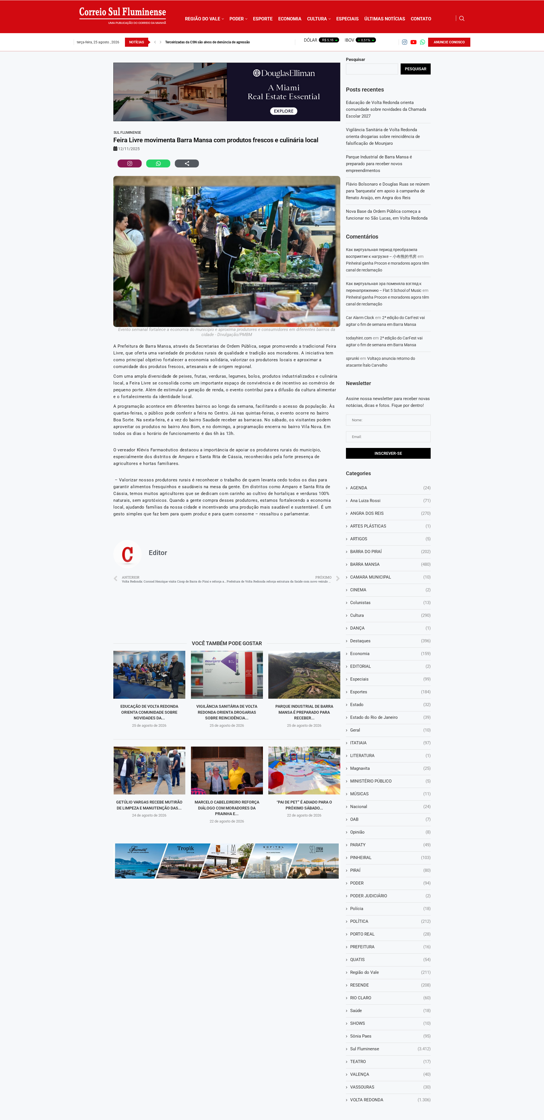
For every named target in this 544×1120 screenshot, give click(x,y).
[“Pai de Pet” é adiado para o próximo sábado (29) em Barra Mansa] (304, 770)
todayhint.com (359, 338)
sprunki (352, 358)
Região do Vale (390, 972)
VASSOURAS (390, 1087)
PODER (237, 19)
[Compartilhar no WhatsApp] (158, 163)
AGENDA (390, 487)
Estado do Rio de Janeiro (390, 717)
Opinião (390, 832)
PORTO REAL (390, 934)
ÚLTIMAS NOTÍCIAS (384, 19)
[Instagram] (404, 42)
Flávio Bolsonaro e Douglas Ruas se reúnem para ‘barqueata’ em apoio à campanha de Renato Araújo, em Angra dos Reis (388, 191)
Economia (390, 653)
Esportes (390, 691)
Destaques (390, 640)
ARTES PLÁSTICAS (390, 526)
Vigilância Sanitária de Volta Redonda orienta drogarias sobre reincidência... (226, 712)
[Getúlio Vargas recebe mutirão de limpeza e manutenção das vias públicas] (149, 770)
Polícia (390, 908)
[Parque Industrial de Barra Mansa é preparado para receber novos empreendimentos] (304, 675)
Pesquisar (355, 59)
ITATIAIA (390, 742)
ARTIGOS (390, 538)
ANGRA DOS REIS (390, 513)
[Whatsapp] (422, 42)
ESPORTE (263, 19)
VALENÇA (390, 1074)
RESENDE (390, 985)
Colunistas (390, 602)
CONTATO (421, 19)
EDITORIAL (390, 666)
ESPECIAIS (347, 19)
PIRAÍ (390, 870)
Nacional (390, 806)
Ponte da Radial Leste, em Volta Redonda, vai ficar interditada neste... (217, 42)
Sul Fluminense (127, 133)
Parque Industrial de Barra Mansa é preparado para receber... (304, 712)
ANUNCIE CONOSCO (449, 42)
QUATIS (390, 959)
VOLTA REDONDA (390, 1099)
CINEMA (390, 589)
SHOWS (390, 1023)
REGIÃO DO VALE (202, 19)
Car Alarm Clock (360, 317)
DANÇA (390, 628)
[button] (155, 42)
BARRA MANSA (390, 564)
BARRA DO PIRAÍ (390, 551)
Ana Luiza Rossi (390, 500)
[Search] (462, 18)
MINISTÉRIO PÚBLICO (390, 781)
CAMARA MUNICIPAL (390, 577)
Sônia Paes (390, 1036)
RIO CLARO (390, 997)
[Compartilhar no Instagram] (130, 163)
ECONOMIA (289, 19)
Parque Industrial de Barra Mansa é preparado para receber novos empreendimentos (379, 163)
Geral (390, 730)
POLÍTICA (390, 921)
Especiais (390, 679)
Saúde (390, 1010)
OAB (390, 819)
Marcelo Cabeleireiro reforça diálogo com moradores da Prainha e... (226, 808)
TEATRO (390, 1061)
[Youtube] (413, 42)
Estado (390, 704)
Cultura (390, 615)
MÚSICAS (390, 793)
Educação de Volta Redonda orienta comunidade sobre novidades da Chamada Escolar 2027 (386, 109)
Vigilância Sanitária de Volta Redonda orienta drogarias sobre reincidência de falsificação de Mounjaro (383, 136)
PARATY (390, 844)
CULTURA (317, 19)
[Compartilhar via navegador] (187, 163)
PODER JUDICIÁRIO (390, 895)
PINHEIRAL (390, 857)
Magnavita (390, 768)
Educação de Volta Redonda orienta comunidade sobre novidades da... (149, 712)
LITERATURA (390, 755)
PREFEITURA (390, 946)
